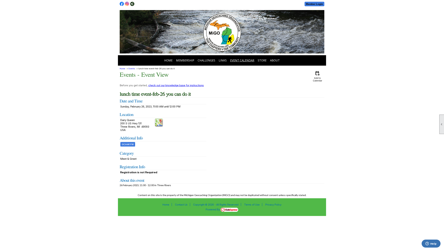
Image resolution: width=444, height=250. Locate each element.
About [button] (275, 60)
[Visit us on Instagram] (127, 4)
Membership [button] (185, 60)
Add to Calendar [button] (317, 76)
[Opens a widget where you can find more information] (431, 244)
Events (132, 68)
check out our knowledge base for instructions (176, 85)
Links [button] (223, 60)
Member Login (314, 4)
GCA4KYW (128, 144)
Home (168, 60)
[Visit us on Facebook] (122, 4)
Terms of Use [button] (252, 204)
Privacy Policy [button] (273, 204)
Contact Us (181, 204)
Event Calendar (242, 60)
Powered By (213, 209)
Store (262, 60)
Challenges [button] (206, 60)
